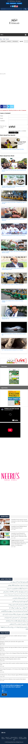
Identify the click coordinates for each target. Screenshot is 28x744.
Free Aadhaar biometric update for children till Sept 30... (13, 284)
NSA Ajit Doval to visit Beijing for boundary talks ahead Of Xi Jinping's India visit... (14, 318)
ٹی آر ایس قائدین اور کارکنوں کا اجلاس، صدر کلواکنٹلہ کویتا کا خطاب (19, 624)
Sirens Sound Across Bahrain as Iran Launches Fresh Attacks (13, 679)
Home (3, 737)
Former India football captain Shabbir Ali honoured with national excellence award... (13, 269)
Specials (21, 41)
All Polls (20, 737)
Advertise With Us (14, 737)
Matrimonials (13, 3)
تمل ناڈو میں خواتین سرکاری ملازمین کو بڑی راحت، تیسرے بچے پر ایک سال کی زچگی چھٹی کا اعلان (14, 611)
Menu (2, 34)
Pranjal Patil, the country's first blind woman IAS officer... (13, 149)
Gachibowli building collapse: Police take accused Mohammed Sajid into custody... (14, 252)
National (9, 41)
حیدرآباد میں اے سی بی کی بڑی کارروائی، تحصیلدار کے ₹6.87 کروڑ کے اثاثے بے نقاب (15, 592)
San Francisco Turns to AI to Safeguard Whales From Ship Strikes (14, 653)
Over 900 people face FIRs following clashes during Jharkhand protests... (14, 170)
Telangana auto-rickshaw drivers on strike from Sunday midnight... (12, 301)
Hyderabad (3, 41)
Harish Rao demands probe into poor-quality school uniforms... (14, 235)
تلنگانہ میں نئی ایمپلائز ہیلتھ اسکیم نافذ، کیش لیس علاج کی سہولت (19, 582)
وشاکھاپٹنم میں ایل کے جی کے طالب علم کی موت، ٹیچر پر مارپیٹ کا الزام (18, 605)
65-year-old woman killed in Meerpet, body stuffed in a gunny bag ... (14, 334)
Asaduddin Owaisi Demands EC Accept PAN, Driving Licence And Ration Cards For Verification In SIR (19, 535)
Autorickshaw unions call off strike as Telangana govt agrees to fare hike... (14, 203)
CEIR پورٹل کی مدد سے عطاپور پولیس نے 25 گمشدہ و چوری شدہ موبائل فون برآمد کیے (15, 614)
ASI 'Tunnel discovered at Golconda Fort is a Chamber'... (13, 349)
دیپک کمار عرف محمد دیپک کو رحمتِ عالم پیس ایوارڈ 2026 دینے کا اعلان (18, 585)
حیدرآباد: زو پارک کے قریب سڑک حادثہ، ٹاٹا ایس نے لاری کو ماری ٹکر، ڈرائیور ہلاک (16, 595)
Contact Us (16, 738)
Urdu (8, 3)
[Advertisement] (14, 13)
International (15, 41)
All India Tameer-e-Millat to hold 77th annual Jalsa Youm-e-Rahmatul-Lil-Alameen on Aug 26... (13, 187)
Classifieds (19, 3)
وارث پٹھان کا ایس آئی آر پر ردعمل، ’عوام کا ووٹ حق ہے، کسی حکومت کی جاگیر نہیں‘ (16, 618)
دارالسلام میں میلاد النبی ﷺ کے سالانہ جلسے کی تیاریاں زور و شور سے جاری (17, 588)
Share (4, 106)
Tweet (11, 106)
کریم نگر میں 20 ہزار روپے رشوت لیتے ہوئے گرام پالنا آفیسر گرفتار (18, 608)
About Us (7, 737)
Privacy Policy (9, 738)
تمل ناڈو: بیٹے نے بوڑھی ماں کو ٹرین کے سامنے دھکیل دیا (20, 601)
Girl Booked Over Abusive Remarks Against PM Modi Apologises (14, 674)
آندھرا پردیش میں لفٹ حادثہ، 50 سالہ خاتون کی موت (20, 598)
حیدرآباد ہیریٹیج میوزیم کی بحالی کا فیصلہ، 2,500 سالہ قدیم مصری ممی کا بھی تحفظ (17, 621)
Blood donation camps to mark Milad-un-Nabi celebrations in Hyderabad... (13, 220)
